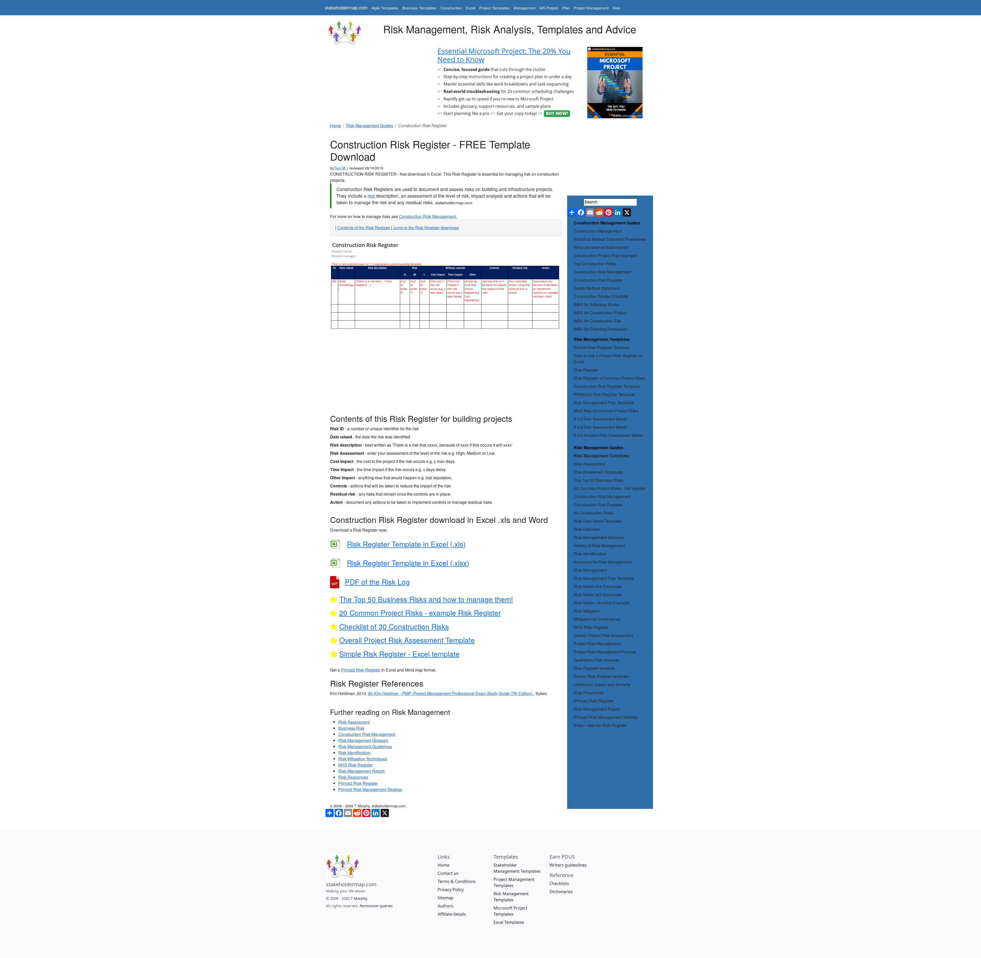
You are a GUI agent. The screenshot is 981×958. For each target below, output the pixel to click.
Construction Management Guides (607, 223)
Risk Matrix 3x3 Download (597, 594)
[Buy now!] (615, 82)
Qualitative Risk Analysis (596, 660)
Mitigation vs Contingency (597, 619)
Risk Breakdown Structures (598, 472)
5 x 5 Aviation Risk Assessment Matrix (608, 435)
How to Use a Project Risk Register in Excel (608, 359)
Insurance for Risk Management (602, 562)
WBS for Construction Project (600, 313)
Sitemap (445, 898)
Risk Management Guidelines (365, 746)
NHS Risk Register (591, 627)
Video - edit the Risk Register (600, 725)
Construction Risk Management (602, 272)
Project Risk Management (597, 643)
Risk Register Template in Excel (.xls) (406, 544)
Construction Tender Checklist (601, 296)
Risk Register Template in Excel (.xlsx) (408, 563)
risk (372, 196)
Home (443, 865)
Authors (445, 906)
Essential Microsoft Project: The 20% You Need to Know (503, 55)
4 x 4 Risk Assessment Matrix (600, 427)
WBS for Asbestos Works (596, 304)
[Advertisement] (378, 82)
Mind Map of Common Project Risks (606, 411)
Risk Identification (590, 554)
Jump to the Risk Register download (426, 228)
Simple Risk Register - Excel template (399, 654)
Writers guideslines (568, 865)
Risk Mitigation (587, 611)
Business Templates (419, 7)
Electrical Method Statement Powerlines (610, 239)
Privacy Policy (451, 889)
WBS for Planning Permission (601, 329)
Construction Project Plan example (605, 255)
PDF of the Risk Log (377, 582)
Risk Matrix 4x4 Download (597, 586)
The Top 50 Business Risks (599, 480)
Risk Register (586, 370)
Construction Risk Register (598, 280)
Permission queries (376, 905)
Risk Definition (587, 529)
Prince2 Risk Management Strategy (606, 717)
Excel (470, 7)
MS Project (549, 7)
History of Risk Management (599, 545)
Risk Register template (594, 668)
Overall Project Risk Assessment (603, 635)
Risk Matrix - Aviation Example (601, 603)
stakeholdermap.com (346, 7)
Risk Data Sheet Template (597, 521)
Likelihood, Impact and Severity (602, 684)
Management (524, 7)
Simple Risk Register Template (602, 347)
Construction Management (598, 231)
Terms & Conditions (457, 881)
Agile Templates (385, 7)
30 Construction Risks (594, 513)
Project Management (591, 7)
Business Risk (351, 728)
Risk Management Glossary (599, 537)
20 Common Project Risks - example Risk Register (420, 612)
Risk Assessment (589, 464)
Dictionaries (561, 891)
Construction (451, 7)
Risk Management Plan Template (604, 402)
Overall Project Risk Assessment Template (407, 640)
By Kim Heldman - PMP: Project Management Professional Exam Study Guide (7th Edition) (450, 693)
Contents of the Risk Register (364, 228)
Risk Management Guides (598, 447)
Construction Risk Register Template (607, 386)
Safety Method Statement (596, 288)
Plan (566, 7)
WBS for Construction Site (597, 321)
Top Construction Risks (595, 264)
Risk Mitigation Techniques (362, 759)
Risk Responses (589, 693)
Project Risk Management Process (605, 652)
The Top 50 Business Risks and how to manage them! (426, 599)
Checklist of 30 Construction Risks (394, 626)
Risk (616, 7)
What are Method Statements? (601, 247)
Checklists (559, 883)
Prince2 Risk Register (593, 701)
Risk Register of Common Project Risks (609, 378)
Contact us (448, 873)
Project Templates (494, 7)
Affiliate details (452, 914)
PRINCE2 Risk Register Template (604, 394)
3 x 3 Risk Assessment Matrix (600, 419)
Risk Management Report (597, 709)
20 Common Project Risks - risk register (609, 488)
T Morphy (359, 898)
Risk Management (590, 570)
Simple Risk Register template (601, 676)
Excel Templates (509, 922)
